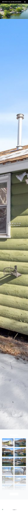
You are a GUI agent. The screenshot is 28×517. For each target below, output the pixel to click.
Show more (14, 494)
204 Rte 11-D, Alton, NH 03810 (11, 1)
